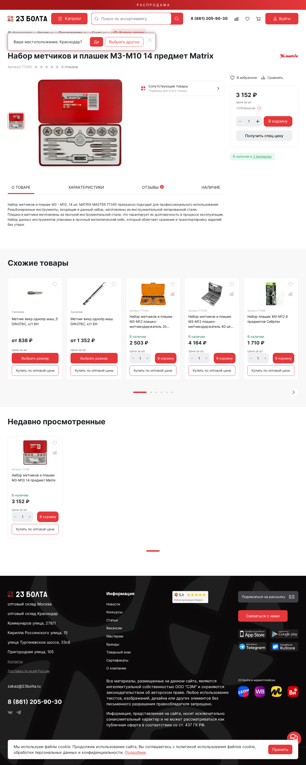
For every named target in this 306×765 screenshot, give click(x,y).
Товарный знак (118, 652)
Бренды (112, 644)
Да (96, 41)
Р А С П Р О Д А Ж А (153, 5)
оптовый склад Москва (30, 604)
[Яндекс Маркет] (276, 691)
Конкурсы (114, 612)
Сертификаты (117, 660)
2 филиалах (262, 156)
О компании (116, 668)
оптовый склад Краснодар (33, 613)
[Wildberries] (260, 691)
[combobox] (131, 18)
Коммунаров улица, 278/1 (32, 623)
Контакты (15, 661)
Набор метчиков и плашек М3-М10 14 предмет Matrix (34, 477)
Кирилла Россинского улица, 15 (38, 632)
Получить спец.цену (264, 135)
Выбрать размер (35, 358)
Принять (280, 749)
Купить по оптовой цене (35, 370)
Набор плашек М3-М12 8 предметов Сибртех (267, 318)
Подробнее (135, 752)
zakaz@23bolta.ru (24, 686)
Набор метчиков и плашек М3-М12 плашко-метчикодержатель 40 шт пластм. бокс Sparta (209, 322)
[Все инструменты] (293, 691)
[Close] (150, 40)
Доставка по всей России (28, 671)
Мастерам (114, 636)
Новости (113, 604)
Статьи (112, 620)
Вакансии (114, 628)
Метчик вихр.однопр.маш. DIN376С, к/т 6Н (92, 321)
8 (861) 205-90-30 (209, 18)
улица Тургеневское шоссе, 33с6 (39, 642)
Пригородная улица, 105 (31, 651)
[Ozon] (243, 691)
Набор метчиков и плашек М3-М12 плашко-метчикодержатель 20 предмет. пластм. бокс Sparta (151, 322)
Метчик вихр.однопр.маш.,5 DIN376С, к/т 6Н (35, 321)
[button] (293, 392)
